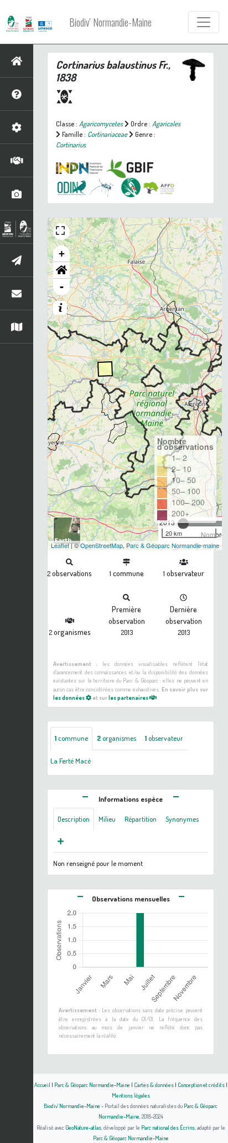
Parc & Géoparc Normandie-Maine (92, 1084)
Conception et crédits (201, 1084)
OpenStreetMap (101, 545)
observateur (164, 738)
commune (71, 738)
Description (74, 818)
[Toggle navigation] (203, 22)
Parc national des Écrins (168, 1127)
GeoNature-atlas (83, 1127)
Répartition (141, 818)
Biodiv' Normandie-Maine (110, 22)
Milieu (107, 818)
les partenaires (128, 697)
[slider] (183, 523)
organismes (116, 738)
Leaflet (60, 545)
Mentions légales (131, 1095)
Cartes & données (154, 1084)
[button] (61, 270)
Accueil (42, 1084)
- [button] (62, 287)
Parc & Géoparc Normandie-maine (172, 545)
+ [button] (62, 253)
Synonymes (182, 818)
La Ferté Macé (70, 760)
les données (69, 697)
